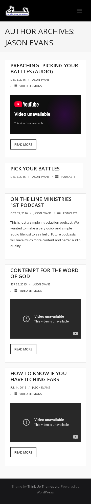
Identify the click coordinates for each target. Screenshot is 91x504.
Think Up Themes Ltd (43, 486)
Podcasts (68, 177)
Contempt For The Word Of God (44, 273)
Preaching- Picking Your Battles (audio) (44, 68)
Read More (23, 144)
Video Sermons (30, 86)
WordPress (45, 492)
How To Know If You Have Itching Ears (38, 376)
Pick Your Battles (35, 168)
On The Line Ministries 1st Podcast (41, 202)
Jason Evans (40, 79)
